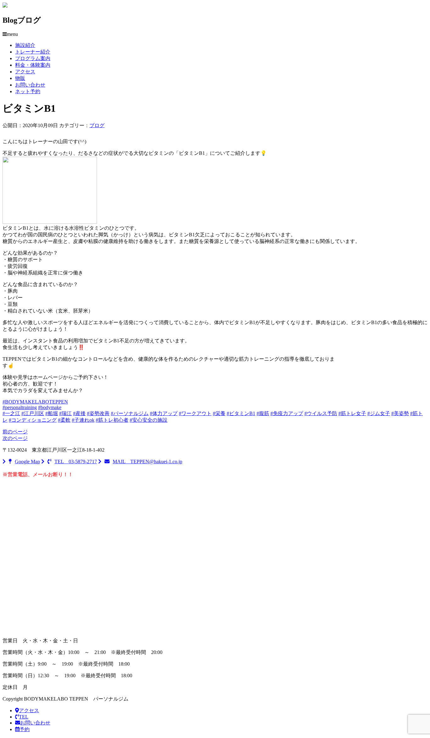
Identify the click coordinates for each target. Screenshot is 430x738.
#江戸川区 (32, 413)
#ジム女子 (378, 413)
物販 (20, 78)
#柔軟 (64, 420)
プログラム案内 (32, 58)
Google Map (27, 461)
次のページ (15, 438)
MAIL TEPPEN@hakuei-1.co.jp (147, 461)
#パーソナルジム (130, 413)
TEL (23, 716)
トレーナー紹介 (32, 51)
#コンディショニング (33, 420)
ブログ (97, 125)
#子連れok (83, 420)
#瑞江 (65, 413)
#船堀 (51, 413)
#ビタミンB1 (241, 413)
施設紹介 (25, 45)
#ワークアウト (195, 413)
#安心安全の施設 (148, 420)
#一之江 (11, 413)
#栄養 (219, 413)
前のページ (15, 431)
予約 (25, 729)
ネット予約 (27, 91)
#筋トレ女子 (352, 413)
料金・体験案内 (32, 65)
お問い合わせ (30, 84)
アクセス (25, 71)
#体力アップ (164, 413)
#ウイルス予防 (320, 413)
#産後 (79, 413)
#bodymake (49, 407)
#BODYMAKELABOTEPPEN (35, 401)
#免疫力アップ (286, 413)
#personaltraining (20, 407)
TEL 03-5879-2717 (75, 461)
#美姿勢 (400, 413)
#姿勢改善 (98, 413)
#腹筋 (263, 413)
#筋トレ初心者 (112, 420)
